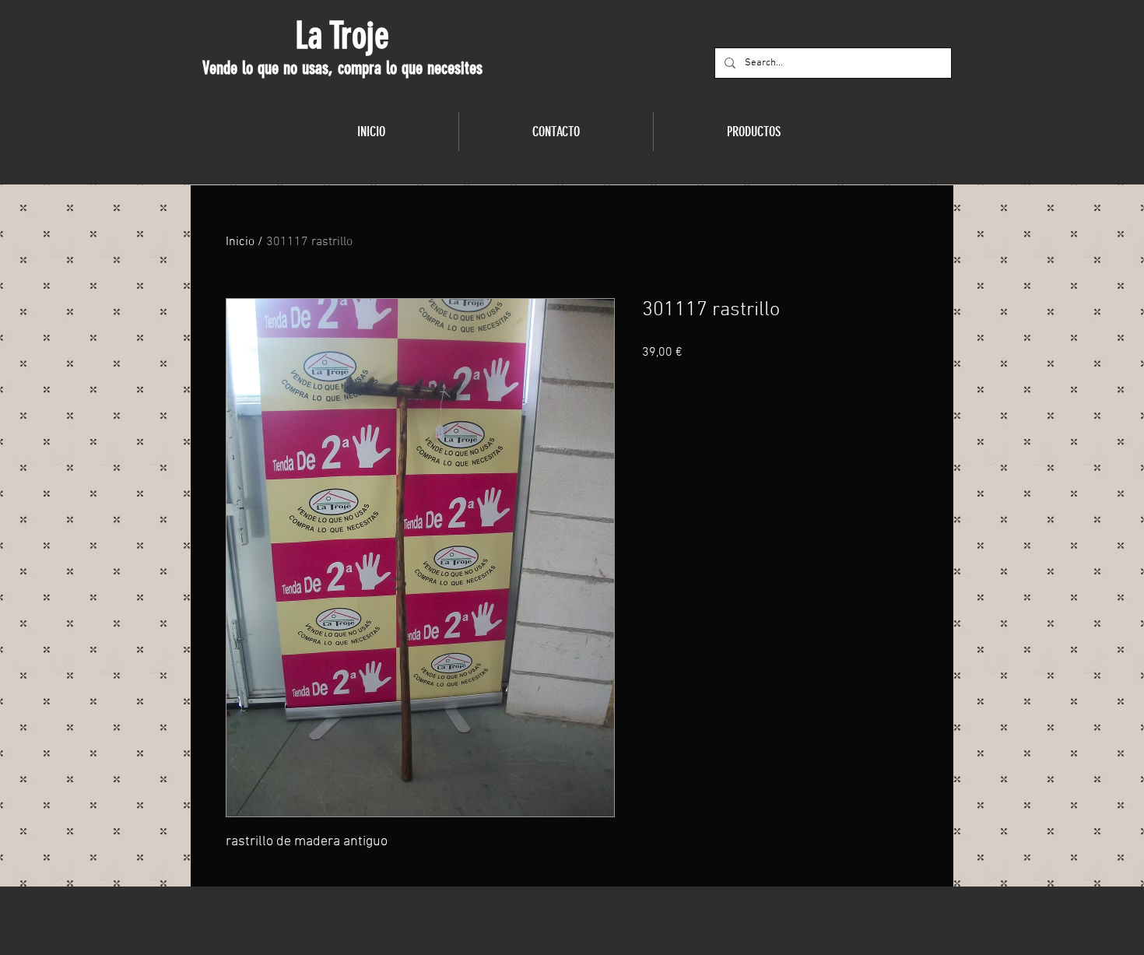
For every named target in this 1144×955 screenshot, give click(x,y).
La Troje (342, 36)
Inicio (240, 242)
